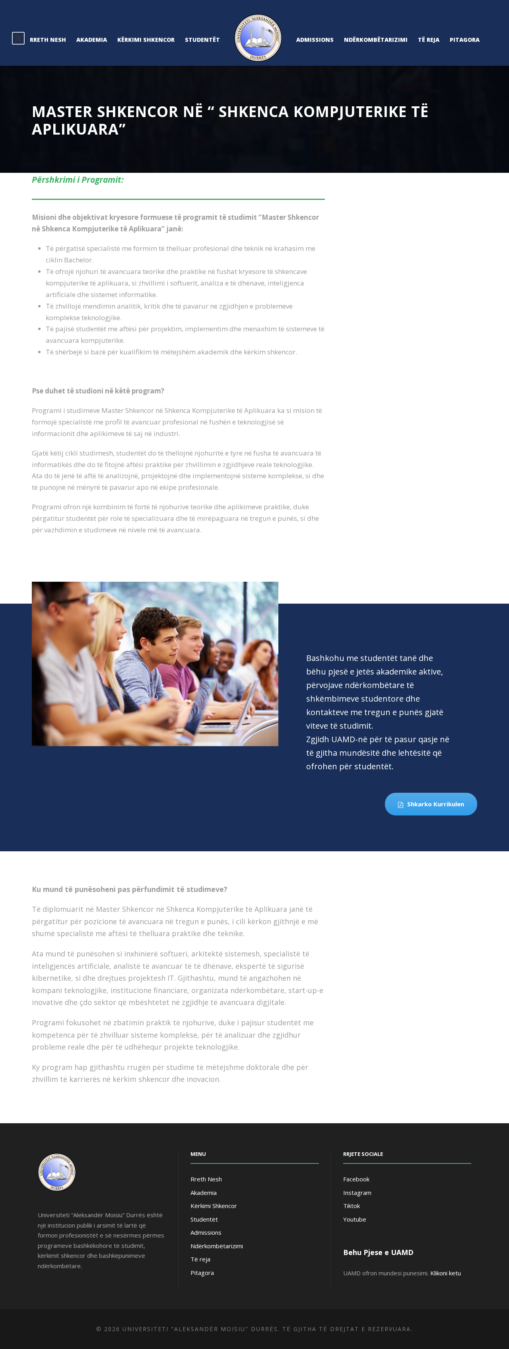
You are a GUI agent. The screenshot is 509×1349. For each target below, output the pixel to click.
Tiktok (351, 1206)
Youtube (354, 1219)
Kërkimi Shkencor (146, 39)
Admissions (315, 39)
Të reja (428, 39)
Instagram (357, 1193)
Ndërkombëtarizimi (376, 39)
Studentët (202, 39)
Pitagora (465, 39)
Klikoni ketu (445, 1273)
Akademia (91, 39)
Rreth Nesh (48, 39)
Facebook (356, 1179)
